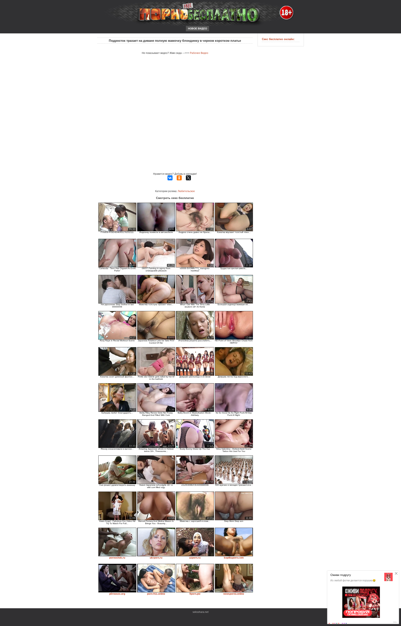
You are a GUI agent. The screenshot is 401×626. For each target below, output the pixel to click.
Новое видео (197, 28)
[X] (188, 177)
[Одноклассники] (179, 177)
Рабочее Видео (199, 53)
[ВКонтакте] (170, 177)
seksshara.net (200, 612)
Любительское (186, 191)
